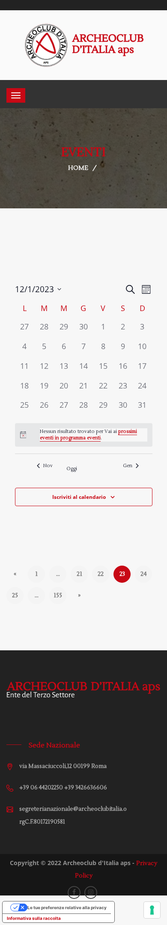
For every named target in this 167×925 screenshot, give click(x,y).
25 (15, 595)
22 (101, 574)
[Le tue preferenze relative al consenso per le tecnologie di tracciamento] (152, 910)
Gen (127, 465)
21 (79, 574)
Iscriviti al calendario (79, 497)
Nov (48, 465)
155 (58, 595)
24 (143, 574)
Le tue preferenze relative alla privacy (67, 907)
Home (78, 168)
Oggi (71, 468)
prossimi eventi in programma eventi (88, 434)
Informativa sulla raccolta (34, 918)
